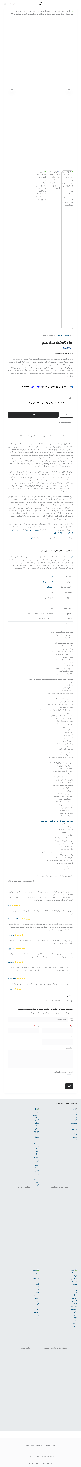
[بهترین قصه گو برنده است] (74, 1187)
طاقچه (39, 387)
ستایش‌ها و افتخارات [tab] (32, 436)
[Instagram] (48, 1463)
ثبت (69, 1086)
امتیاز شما (71, 1019)
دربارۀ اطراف (39, 1445)
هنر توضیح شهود (59, 532)
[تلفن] (29, 1463)
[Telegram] (37, 1463)
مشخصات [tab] (52, 436)
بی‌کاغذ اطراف (25, 527)
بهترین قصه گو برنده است (60, 1187)
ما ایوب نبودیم (25, 1348)
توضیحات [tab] (61, 436)
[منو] (75, 4)
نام (71, 1026)
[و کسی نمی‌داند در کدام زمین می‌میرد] (74, 1348)
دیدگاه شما (69, 1048)
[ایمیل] (33, 1463)
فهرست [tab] (43, 436)
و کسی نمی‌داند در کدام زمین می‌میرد (56, 1348)
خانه (53, 1445)
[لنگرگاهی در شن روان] (36, 1187)
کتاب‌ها (48, 1445)
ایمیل (36, 1026)
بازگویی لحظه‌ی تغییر (33, 530)
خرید (33, 414)
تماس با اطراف (30, 1445)
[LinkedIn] (40, 1463)
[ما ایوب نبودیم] (36, 1348)
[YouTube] (44, 1463)
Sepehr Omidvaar (14, 919)
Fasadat (11, 935)
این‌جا (31, 538)
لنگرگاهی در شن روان (23, 1187)
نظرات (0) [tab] (20, 436)
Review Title (68, 1037)
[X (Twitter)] (51, 1463)
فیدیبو (33, 387)
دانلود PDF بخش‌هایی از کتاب (45, 403)
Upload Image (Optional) (63, 1072)
